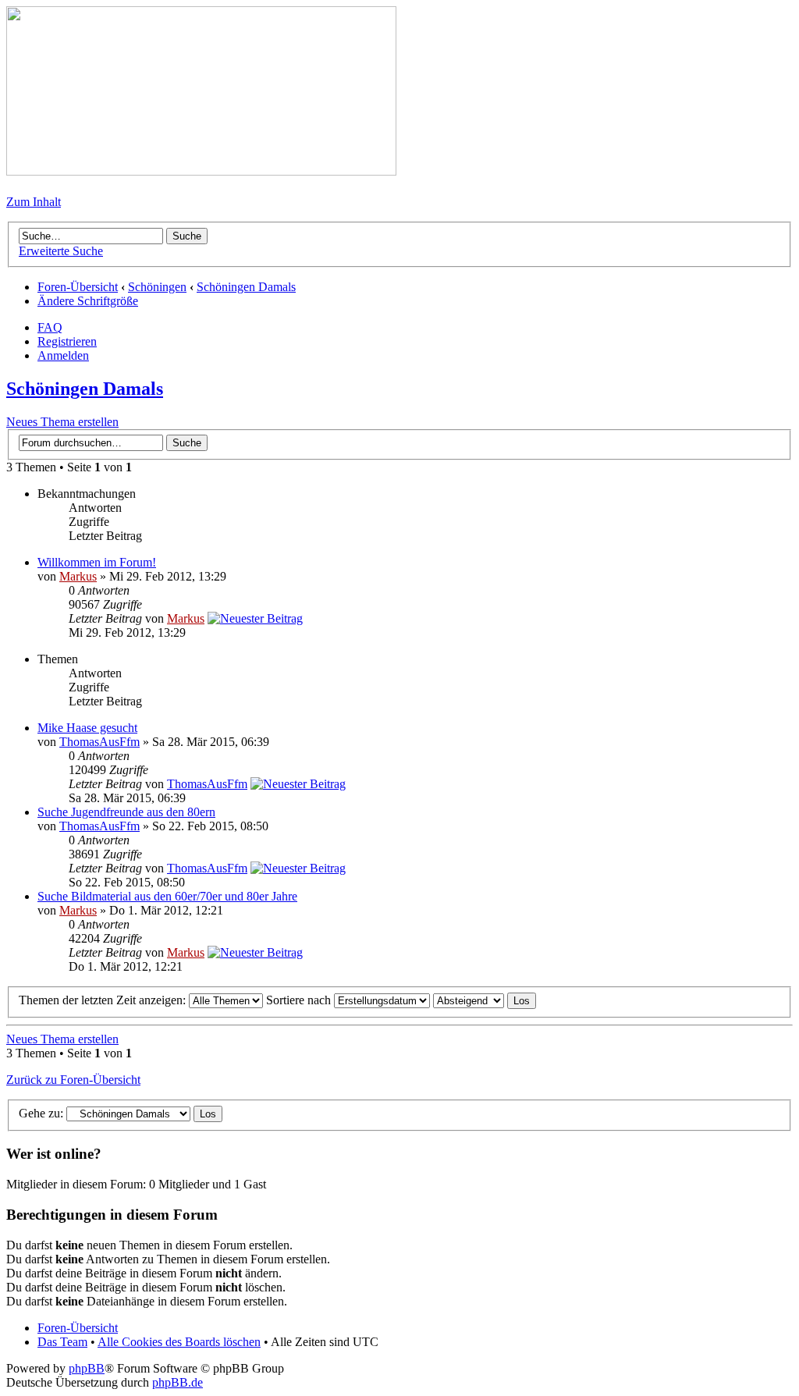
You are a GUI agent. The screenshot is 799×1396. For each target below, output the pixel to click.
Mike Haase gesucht (87, 727)
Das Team (62, 1341)
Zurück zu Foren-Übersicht (73, 1079)
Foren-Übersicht (77, 286)
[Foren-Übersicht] (201, 171)
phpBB (87, 1368)
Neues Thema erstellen (62, 421)
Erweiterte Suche (61, 251)
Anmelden (63, 355)
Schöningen (157, 286)
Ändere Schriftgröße (87, 300)
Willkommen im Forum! (96, 562)
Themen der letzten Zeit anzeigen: (104, 1000)
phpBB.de (177, 1382)
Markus (78, 576)
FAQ (49, 327)
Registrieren (67, 341)
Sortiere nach (300, 1000)
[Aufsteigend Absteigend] (484, 1000)
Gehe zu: (41, 1113)
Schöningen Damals (246, 286)
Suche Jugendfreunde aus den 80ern (126, 812)
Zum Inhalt (33, 201)
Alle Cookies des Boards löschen (179, 1341)
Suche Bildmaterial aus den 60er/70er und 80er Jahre (167, 896)
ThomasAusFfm (99, 741)
